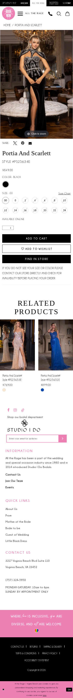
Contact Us (12, 474)
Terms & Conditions (26, 653)
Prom (8, 515)
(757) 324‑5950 (15, 579)
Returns (34, 646)
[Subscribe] (62, 439)
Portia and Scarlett (28, 25)
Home (7, 25)
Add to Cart (36, 238)
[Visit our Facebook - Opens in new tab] (8, 410)
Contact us (17, 646)
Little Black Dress (16, 540)
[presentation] (17, 344)
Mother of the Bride (18, 521)
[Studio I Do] (23, 425)
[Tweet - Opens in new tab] (15, 143)
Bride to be (12, 528)
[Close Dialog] (3, 690)
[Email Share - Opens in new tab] (30, 143)
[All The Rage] (34, 13)
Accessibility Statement (36, 660)
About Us (11, 508)
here (44, 695)
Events (9, 487)
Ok (69, 689)
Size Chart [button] (64, 193)
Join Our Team (14, 480)
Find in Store (36, 258)
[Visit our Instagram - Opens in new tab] (15, 410)
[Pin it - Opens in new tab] (22, 143)
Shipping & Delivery (52, 646)
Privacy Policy (49, 653)
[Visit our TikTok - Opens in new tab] (22, 410)
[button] (59, 13)
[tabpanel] (36, 84)
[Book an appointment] (8, 13)
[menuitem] (59, 13)
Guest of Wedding (17, 534)
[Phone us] (50, 13)
